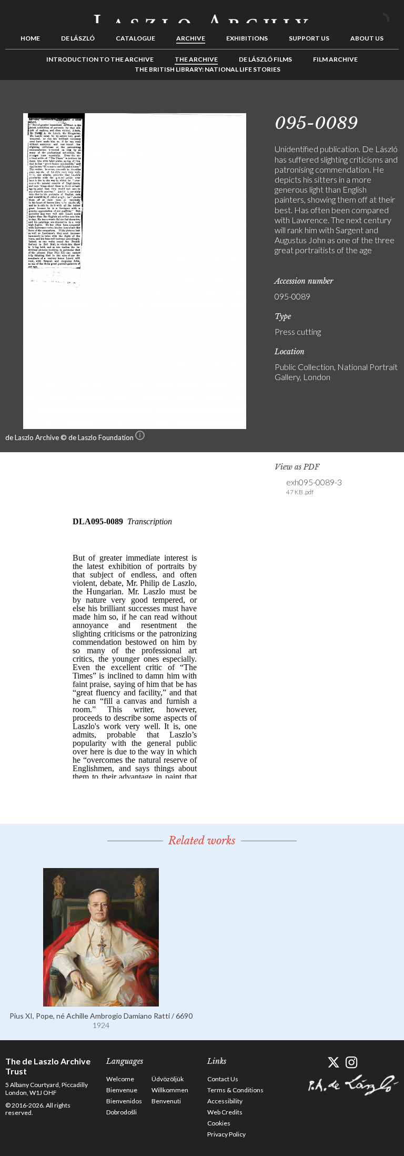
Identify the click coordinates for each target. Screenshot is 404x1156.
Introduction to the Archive (100, 59)
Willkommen (170, 1090)
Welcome (120, 1079)
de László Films (265, 59)
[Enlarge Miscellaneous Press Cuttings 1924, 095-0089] (134, 426)
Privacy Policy (226, 1134)
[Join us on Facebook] (314, 1062)
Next (391, 104)
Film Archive (335, 59)
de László (78, 38)
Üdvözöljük (168, 1079)
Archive (190, 38)
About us (366, 38)
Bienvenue (121, 1090)
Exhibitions (247, 38)
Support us (309, 38)
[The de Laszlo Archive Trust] (202, 14)
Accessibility (225, 1101)
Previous (358, 104)
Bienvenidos (124, 1101)
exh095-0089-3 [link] (314, 486)
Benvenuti (166, 1101)
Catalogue (135, 38)
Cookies (218, 1123)
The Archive (196, 59)
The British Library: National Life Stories (207, 69)
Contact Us (222, 1079)
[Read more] (101, 1001)
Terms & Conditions (235, 1090)
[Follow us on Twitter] (333, 1062)
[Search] (391, 15)
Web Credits (225, 1112)
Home (30, 38)
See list (374, 104)
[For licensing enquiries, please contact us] (140, 437)
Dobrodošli (121, 1112)
